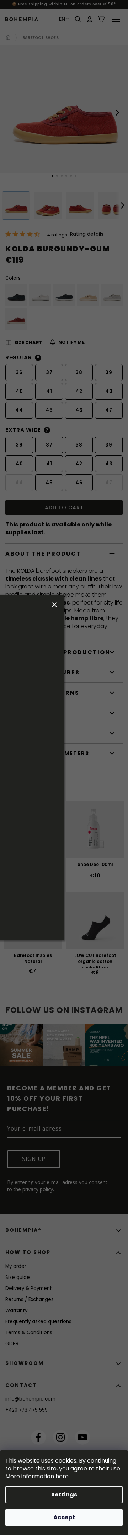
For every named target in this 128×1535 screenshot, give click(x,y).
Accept (64, 1517)
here (62, 1476)
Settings (64, 1494)
